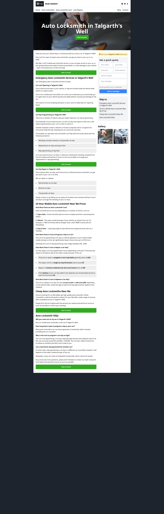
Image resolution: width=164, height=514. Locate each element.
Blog (119, 10)
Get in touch (82, 37)
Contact (125, 10)
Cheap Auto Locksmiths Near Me (111, 114)
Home (38, 10)
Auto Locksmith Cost (64, 10)
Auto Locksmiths (48, 10)
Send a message (113, 91)
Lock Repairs (78, 10)
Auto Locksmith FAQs (107, 117)
